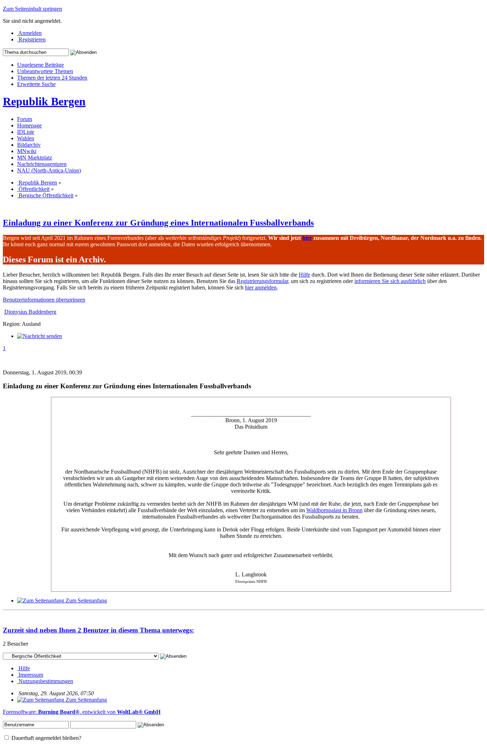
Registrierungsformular (262, 281)
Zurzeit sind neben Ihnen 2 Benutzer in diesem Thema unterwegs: (98, 630)
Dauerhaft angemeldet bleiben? (45, 738)
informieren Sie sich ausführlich (390, 281)
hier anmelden (261, 287)
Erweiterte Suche (36, 84)
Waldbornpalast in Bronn (334, 510)
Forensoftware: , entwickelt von (81, 712)
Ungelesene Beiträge (40, 65)
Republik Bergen (44, 101)
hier (307, 238)
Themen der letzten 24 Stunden (52, 78)
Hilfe (304, 275)
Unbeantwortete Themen (45, 71)
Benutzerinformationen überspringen (44, 300)
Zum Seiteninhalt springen (32, 9)
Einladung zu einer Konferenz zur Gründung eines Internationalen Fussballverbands (158, 222)
